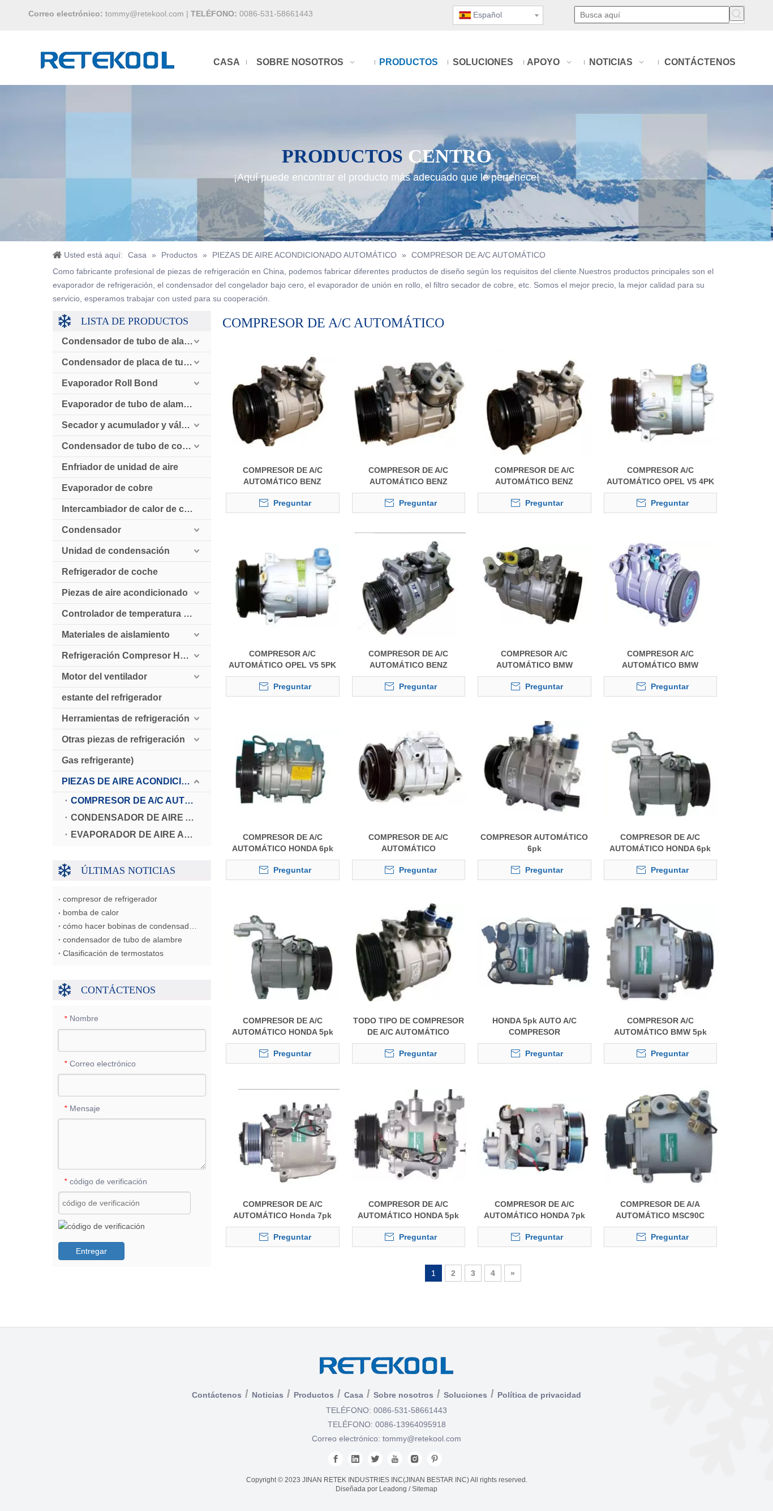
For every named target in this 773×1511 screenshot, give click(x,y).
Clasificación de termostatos (113, 953)
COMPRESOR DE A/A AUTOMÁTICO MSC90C (660, 1210)
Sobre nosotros (403, 1394)
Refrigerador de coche (110, 572)
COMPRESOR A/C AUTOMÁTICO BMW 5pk (660, 1026)
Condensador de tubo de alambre (134, 341)
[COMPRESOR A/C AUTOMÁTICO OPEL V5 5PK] (283, 584)
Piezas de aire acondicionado (125, 592)
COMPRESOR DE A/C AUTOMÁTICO (141, 800)
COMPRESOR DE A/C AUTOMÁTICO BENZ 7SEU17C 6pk (283, 476)
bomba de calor (91, 912)
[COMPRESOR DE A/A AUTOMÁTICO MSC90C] (661, 1134)
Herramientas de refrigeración (126, 718)
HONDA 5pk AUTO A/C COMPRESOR (534, 1026)
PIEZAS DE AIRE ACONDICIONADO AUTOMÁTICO (136, 781)
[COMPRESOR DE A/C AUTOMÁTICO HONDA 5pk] (283, 951)
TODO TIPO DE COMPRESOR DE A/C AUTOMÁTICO (408, 1026)
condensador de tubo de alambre (122, 939)
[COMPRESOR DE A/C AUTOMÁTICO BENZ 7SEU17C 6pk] (283, 401)
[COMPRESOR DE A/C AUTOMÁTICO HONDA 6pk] (283, 767)
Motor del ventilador (104, 676)
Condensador (91, 530)
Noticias (268, 1394)
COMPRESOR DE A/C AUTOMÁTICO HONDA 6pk (282, 843)
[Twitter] (375, 1459)
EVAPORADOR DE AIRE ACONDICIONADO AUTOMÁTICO (141, 834)
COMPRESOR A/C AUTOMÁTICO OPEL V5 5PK (282, 659)
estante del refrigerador (112, 697)
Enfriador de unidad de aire (120, 467)
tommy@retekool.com (144, 13)
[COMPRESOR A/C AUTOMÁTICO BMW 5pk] (661, 951)
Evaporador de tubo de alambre (129, 404)
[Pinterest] (434, 1459)
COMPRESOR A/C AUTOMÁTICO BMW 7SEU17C (534, 660)
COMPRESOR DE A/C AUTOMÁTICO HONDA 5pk (282, 1026)
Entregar (91, 1251)
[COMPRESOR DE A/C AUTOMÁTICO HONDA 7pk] (534, 1134)
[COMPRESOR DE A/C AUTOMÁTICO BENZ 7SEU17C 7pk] (409, 584)
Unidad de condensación (116, 551)
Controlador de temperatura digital (135, 613)
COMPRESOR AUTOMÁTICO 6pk (534, 843)
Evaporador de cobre (107, 488)
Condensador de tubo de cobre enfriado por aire (136, 446)
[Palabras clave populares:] (736, 13)
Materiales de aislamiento (116, 634)
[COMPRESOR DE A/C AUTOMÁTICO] (409, 767)
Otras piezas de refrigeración (123, 739)
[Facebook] (335, 1459)
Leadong (393, 1489)
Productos (314, 1394)
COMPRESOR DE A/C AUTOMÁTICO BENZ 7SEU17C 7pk (408, 660)
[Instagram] (414, 1459)
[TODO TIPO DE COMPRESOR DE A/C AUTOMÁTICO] (409, 951)
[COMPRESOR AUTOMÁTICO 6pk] (534, 767)
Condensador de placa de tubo (128, 362)
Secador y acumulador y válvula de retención (136, 425)
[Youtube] (395, 1459)
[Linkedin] (355, 1459)
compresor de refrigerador (110, 898)
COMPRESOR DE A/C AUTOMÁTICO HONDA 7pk (534, 1210)
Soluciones (465, 1394)
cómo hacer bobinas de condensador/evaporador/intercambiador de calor (132, 925)
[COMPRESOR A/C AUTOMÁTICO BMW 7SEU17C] (534, 584)
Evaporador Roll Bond (110, 383)
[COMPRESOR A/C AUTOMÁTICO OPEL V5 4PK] (661, 401)
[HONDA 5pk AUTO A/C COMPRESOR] (534, 951)
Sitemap (424, 1489)
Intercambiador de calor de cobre (133, 509)
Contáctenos (217, 1394)
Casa (353, 1394)
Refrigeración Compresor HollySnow (136, 655)
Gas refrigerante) (98, 760)
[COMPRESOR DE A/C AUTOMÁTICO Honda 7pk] (283, 1134)
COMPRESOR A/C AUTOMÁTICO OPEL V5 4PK (660, 476)
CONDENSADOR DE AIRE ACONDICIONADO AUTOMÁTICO (141, 817)
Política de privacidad (539, 1394)
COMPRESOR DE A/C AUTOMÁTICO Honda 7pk (282, 1210)
